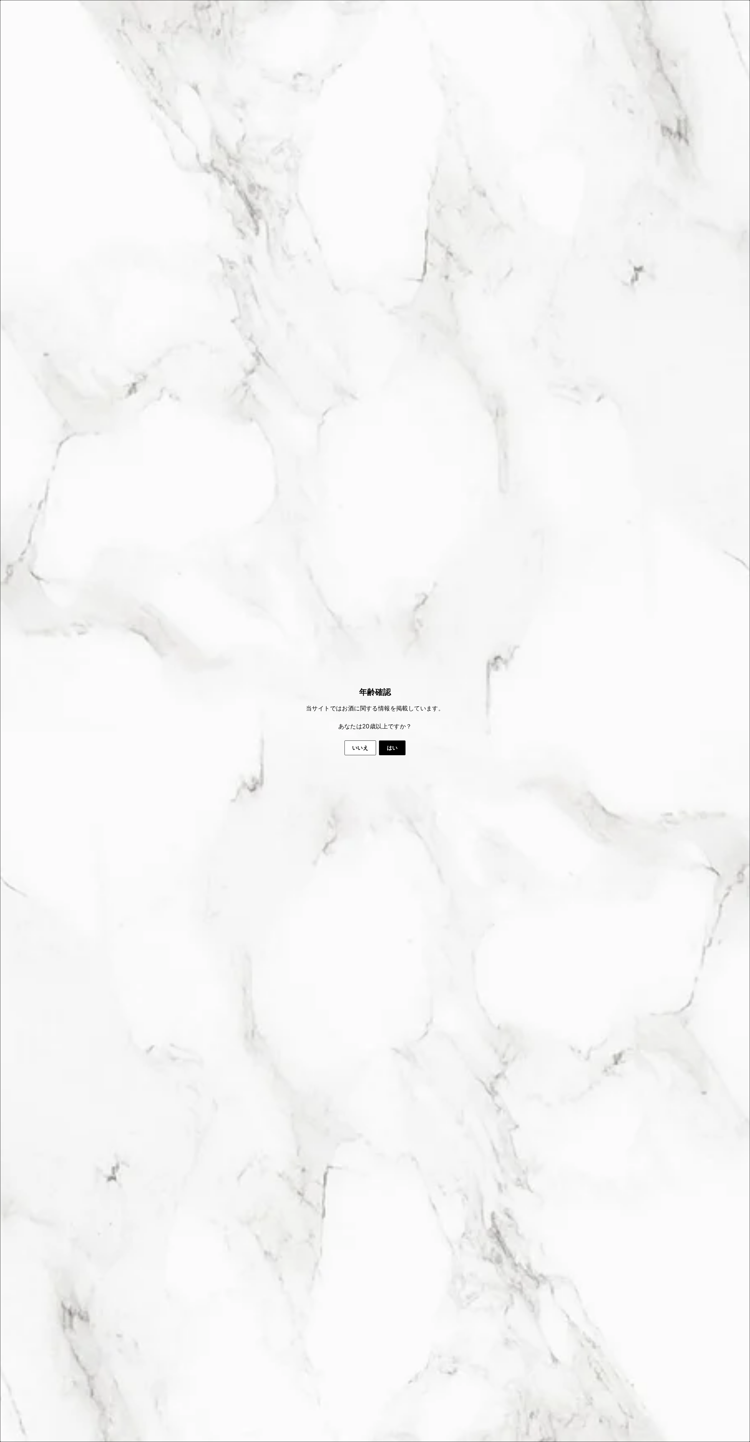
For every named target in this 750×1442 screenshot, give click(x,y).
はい (392, 748)
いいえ (360, 748)
